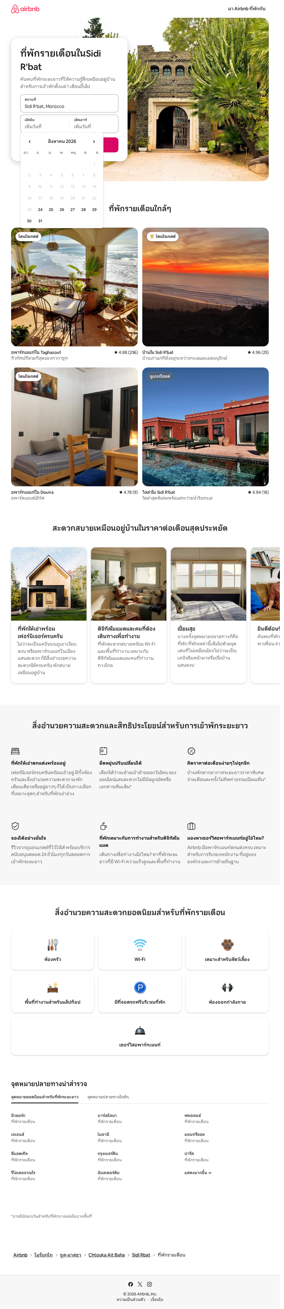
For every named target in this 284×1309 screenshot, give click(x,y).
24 (40, 209)
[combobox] (69, 106)
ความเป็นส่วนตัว (131, 1299)
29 (94, 209)
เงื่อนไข (157, 1299)
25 (51, 209)
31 (40, 220)
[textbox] (45, 127)
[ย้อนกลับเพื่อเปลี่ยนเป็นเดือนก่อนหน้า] (30, 141)
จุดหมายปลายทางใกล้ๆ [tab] (108, 1096)
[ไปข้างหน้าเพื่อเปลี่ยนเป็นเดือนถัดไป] (93, 141)
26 (62, 209)
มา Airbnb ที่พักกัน (246, 9)
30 (29, 220)
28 (83, 209)
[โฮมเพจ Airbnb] (25, 8)
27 (72, 209)
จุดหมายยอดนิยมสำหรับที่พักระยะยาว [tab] (44, 1096)
